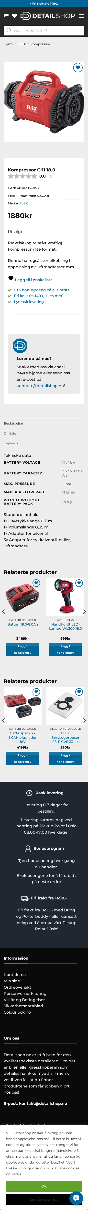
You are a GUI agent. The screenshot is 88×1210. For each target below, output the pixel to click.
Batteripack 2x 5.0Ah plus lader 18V (23, 737)
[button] (6, 16)
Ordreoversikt (17, 987)
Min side (12, 981)
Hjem (8, 44)
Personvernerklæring (25, 993)
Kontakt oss (15, 974)
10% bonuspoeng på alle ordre (42, 290)
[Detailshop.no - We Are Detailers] (48, 16)
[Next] (84, 621)
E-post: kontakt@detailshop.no (35, 1103)
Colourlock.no (17, 1012)
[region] (44, 1167)
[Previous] (4, 621)
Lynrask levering (29, 301)
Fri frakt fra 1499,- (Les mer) (39, 295)
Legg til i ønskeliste (33, 280)
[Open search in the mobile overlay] (44, 30)
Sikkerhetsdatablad (23, 1006)
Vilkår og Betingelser (24, 999)
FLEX (22, 44)
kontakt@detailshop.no (40, 385)
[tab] (44, 433)
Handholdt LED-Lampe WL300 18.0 (65, 626)
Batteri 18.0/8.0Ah (22, 624)
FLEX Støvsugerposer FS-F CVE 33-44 (65, 737)
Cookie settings (43, 1199)
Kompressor (40, 44)
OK (44, 1186)
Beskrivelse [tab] (13, 423)
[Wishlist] (14, 16)
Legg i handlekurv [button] (22, 649)
